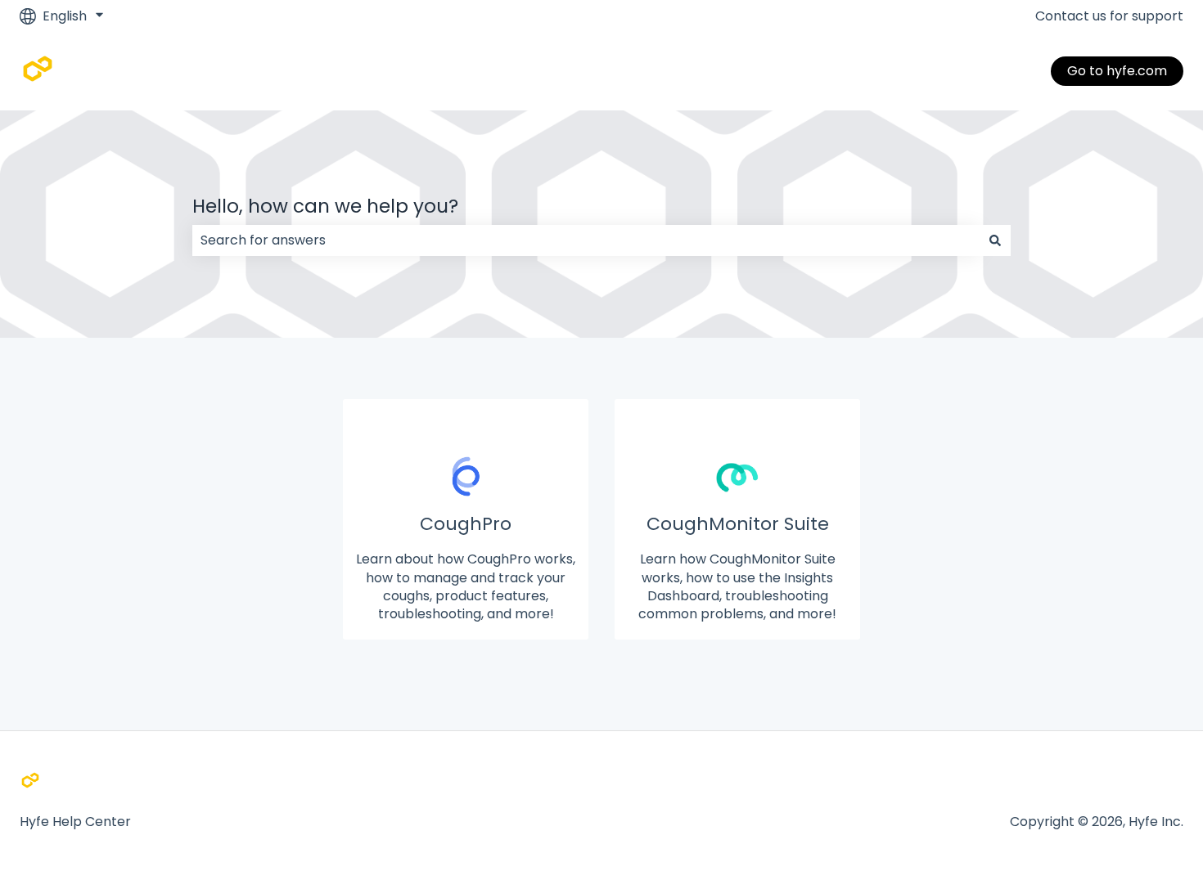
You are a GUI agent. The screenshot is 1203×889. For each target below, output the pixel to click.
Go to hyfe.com (1117, 70)
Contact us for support (1109, 16)
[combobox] (586, 240)
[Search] (995, 240)
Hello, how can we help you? (325, 206)
